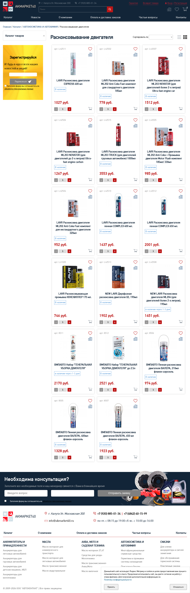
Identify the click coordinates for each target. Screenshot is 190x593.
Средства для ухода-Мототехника (92, 557)
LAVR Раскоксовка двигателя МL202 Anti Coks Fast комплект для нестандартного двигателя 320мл (73, 227)
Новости (35, 17)
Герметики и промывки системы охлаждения (132, 560)
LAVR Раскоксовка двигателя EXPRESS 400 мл (73, 82)
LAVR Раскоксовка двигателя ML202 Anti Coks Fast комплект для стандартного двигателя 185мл (118, 85)
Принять (111, 587)
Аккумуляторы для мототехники (12, 576)
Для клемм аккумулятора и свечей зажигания (171, 550)
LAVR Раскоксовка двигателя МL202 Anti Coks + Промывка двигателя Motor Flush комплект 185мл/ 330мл (164, 156)
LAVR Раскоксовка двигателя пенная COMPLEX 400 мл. (118, 224)
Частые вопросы (148, 17)
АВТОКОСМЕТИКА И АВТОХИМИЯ (40, 26)
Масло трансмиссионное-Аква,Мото (94, 565)
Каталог (8, 17)
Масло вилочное (90, 571)
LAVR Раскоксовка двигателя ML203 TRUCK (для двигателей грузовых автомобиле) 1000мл (118, 155)
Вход (169, 3)
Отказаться (178, 587)
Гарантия (133, 3)
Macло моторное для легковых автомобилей (53, 560)
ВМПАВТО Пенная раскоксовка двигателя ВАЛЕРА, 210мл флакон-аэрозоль (163, 368)
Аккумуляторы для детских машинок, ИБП (14, 568)
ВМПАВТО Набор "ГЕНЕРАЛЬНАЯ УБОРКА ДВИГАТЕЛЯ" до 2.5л (118, 366)
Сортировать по (141, 37)
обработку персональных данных (18, 89)
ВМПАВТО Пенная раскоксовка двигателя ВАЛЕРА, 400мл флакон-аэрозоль (73, 436)
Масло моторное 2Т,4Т (93, 550)
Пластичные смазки (170, 566)
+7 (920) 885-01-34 (109, 513)
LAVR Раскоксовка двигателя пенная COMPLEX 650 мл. (163, 224)
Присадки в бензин (130, 566)
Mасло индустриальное (53, 570)
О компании (65, 17)
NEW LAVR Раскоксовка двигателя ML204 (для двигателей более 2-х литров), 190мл (163, 299)
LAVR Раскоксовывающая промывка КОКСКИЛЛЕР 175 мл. (73, 295)
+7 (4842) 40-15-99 (135, 513)
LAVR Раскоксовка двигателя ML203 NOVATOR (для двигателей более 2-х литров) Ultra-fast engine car (164, 85)
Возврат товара (150, 3)
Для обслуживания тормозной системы (170, 560)
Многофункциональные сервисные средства (132, 552)
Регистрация (180, 3)
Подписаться (21, 81)
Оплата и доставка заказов (105, 17)
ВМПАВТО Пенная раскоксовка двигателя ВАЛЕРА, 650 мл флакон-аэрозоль (118, 436)
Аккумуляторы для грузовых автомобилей (14, 560)
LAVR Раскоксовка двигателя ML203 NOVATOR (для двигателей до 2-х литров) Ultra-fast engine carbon (73, 156)
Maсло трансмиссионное (54, 566)
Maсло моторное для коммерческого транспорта (52, 550)
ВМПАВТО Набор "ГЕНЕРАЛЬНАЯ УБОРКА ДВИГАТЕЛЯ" (73, 366)
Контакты (181, 17)
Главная (7, 26)
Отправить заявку (119, 493)
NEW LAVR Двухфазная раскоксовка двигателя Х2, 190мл (118, 295)
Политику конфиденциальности (118, 579)
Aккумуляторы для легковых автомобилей (14, 552)
